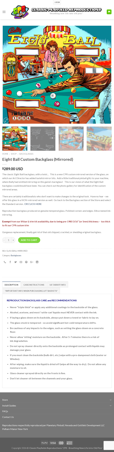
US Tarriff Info (58, 285)
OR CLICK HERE (33, 203)
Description (11, 285)
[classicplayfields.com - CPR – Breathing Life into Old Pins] (56, 11)
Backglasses (26, 154)
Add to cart (29, 240)
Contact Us (8, 417)
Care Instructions (33, 285)
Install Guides (9, 405)
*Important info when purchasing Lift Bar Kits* (31, 291)
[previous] (8, 75)
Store (5, 399)
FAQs (5, 411)
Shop (14, 154)
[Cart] (109, 11)
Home (5, 154)
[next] (106, 75)
